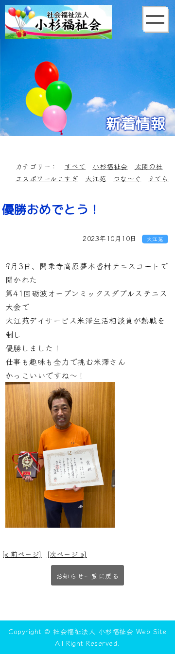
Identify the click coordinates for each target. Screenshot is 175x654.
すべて (75, 166)
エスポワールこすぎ (47, 178)
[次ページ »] (67, 554)
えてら (158, 178)
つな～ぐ (127, 178)
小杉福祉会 (110, 166)
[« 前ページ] (22, 554)
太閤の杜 (149, 166)
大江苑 (95, 178)
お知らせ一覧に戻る (88, 576)
